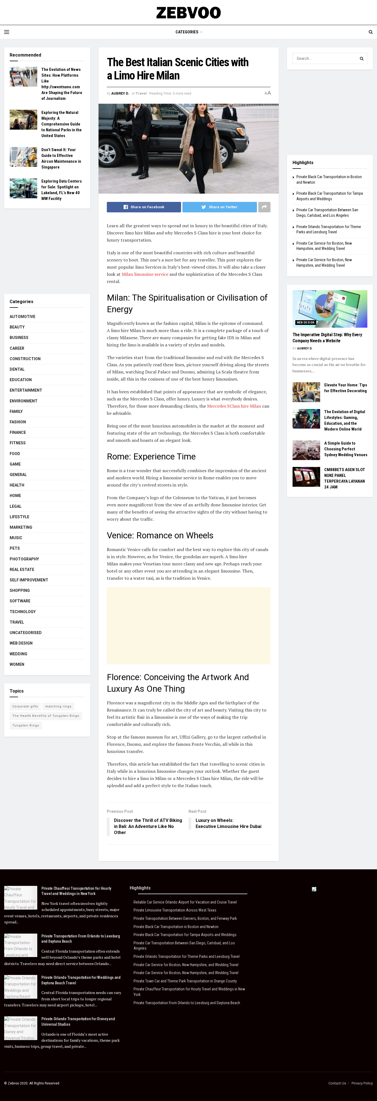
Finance (18, 432)
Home (15, 495)
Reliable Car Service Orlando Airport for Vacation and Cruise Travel (185, 902)
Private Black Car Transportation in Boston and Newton (176, 926)
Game (15, 464)
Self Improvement (29, 580)
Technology (23, 612)
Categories (187, 32)
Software (20, 601)
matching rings (58, 706)
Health (17, 485)
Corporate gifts (25, 706)
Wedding (18, 654)
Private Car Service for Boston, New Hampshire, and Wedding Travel (186, 965)
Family (16, 411)
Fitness (18, 443)
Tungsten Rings (25, 725)
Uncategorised (26, 632)
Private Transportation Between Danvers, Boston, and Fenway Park (185, 918)
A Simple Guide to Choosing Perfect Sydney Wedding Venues (345, 449)
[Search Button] (361, 58)
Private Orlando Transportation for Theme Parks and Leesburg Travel (187, 956)
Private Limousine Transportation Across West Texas (175, 910)
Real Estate (22, 569)
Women (17, 664)
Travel (141, 93)
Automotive (22, 316)
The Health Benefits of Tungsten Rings (45, 716)
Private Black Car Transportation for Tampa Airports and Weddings (185, 934)
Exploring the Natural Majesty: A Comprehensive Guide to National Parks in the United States (61, 124)
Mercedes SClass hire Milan (234, 406)
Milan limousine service (145, 274)
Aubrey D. (120, 93)
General (18, 474)
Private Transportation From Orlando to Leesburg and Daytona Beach (187, 1003)
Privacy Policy (362, 1083)
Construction (25, 359)
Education (21, 380)
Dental (17, 369)
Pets (15, 548)
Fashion (18, 422)
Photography (24, 559)
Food (15, 453)
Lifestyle (19, 517)
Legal (16, 506)
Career (17, 348)
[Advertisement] (188, 625)
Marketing (21, 527)
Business (19, 337)
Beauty (17, 327)
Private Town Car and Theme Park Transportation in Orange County (185, 981)
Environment (24, 401)
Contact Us (337, 1083)
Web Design (21, 643)
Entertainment (26, 390)
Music (16, 538)
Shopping (20, 590)
